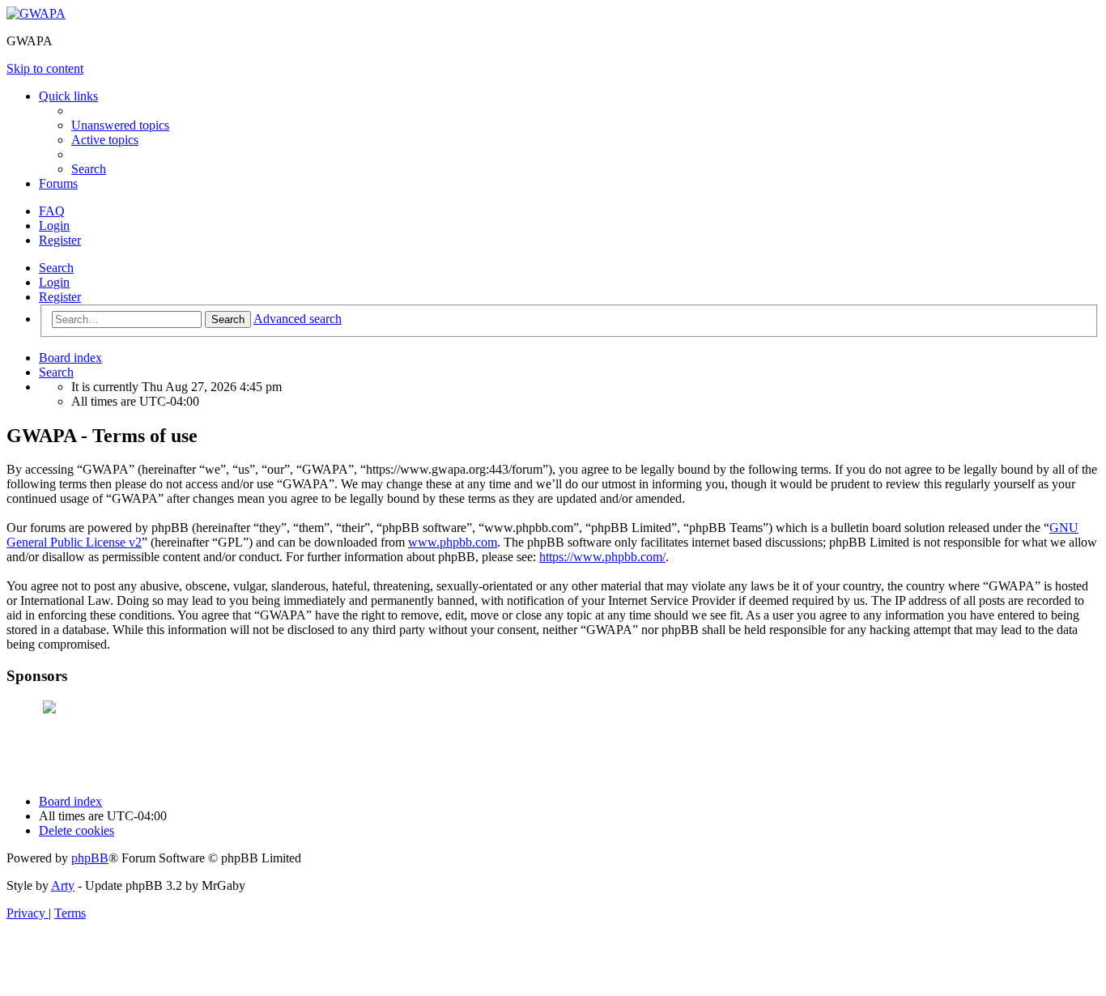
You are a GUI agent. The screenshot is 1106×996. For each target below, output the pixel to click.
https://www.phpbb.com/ (602, 557)
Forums (58, 183)
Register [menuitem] (60, 240)
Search (56, 268)
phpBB (89, 858)
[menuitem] (120, 125)
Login (54, 282)
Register (60, 297)
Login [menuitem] (54, 225)
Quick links (68, 96)
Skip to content (44, 68)
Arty (62, 885)
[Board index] (36, 13)
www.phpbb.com (452, 542)
